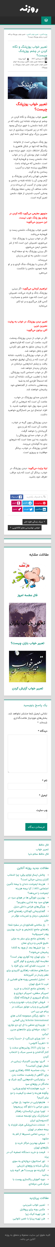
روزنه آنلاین (43, 34)
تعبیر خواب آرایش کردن (27, 688)
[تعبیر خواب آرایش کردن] (27, 681)
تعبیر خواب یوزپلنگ (22, 65)
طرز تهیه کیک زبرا (35, 1214)
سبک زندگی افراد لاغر (33, 522)
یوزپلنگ (44, 67)
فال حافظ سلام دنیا (38, 854)
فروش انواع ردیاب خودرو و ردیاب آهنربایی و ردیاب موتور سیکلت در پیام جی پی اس (29, 1006)
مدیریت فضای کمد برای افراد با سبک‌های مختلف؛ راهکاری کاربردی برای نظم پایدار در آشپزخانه (28, 970)
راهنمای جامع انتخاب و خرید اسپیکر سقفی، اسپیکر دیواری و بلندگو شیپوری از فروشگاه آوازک (31, 993)
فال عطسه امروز (27, 595)
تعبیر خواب (34, 65)
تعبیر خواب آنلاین (32, 34)
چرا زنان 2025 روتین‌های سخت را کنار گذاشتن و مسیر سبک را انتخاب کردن (29, 1052)
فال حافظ (44, 845)
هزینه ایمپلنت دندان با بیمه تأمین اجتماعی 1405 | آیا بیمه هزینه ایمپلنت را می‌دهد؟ (28, 888)
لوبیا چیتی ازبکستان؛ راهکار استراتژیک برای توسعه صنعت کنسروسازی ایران (32, 1116)
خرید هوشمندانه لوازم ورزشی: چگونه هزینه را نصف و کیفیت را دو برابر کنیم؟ (29, 1093)
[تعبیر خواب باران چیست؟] (27, 636)
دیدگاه (42, 731)
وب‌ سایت (41, 810)
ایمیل (43, 795)
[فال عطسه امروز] (27, 588)
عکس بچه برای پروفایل (32, 1209)
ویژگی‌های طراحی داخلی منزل (29, 907)
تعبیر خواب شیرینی (34, 1205)
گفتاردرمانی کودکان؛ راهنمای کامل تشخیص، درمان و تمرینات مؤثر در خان (28, 916)
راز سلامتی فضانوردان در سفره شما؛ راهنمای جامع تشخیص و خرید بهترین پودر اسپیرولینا (28, 929)
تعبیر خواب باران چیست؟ (27, 643)
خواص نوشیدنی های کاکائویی (26, 528)
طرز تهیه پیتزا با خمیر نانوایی (29, 1219)
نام (44, 780)
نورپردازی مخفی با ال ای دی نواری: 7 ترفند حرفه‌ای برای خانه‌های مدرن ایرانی (28, 1029)
